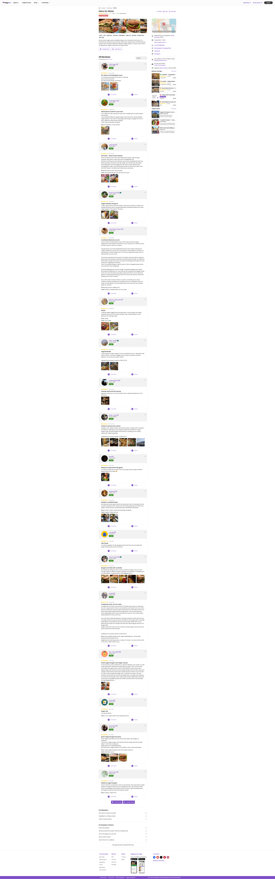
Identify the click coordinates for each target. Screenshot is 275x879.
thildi (110, 457)
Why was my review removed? (107, 813)
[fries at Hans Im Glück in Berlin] (123, 442)
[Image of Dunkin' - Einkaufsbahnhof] (156, 83)
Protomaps (158, 31)
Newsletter (102, 867)
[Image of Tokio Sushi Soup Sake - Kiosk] (155, 96)
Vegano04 (112, 491)
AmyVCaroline (113, 557)
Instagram (157, 54)
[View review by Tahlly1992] (104, 146)
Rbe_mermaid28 (114, 652)
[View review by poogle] (104, 595)
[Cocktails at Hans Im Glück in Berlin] (123, 579)
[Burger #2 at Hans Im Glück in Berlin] (114, 579)
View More (173, 71)
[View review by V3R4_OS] (104, 342)
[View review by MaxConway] (104, 773)
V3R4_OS (111, 341)
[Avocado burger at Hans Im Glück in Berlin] (123, 758)
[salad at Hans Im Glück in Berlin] (132, 442)
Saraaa (111, 700)
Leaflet (154, 31)
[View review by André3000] (104, 727)
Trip (166, 11)
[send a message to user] (117, 64)
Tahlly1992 (112, 145)
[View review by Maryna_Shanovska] (104, 301)
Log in (268, 3)
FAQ (112, 857)
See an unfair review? (105, 837)
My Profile (101, 857)
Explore (15, 3)
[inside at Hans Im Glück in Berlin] (114, 442)
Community (44, 3)
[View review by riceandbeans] (104, 102)
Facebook (157, 51)
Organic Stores (26, 3)
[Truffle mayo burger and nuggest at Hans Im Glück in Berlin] (114, 215)
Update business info (160, 60)
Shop (35, 3)
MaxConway (109, 59)
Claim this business (104, 828)
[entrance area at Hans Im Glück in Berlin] (105, 442)
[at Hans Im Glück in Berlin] (105, 86)
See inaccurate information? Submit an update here (113, 831)
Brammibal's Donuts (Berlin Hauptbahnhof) (174, 102)
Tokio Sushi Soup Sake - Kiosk (170, 95)
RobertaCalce (113, 193)
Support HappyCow (130, 877)
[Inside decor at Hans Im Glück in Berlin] (132, 579)
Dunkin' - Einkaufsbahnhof (170, 81)
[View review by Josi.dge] (104, 534)
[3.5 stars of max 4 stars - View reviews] (102, 13)
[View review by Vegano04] (104, 493)
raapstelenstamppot (115, 229)
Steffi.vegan (112, 64)
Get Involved (102, 870)
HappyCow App (136, 854)
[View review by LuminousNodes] (104, 382)
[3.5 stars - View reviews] (163, 76)
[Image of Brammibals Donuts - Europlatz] (155, 90)
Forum (101, 864)
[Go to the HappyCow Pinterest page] (164, 857)
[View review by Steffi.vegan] (104, 66)
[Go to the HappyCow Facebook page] (154, 857)
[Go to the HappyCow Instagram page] (168, 857)
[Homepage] (6, 3)
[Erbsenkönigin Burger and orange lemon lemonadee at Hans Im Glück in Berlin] (105, 130)
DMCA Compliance (120, 877)
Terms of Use (111, 877)
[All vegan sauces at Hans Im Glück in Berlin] (105, 215)
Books (123, 859)
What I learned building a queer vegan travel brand (175, 128)
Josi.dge (111, 532)
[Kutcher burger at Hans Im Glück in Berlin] (114, 758)
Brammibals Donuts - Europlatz (171, 88)
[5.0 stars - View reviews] (163, 89)
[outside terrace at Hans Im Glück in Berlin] (140, 442)
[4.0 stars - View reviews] (163, 83)
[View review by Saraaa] (104, 702)
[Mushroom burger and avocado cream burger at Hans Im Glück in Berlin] (105, 686)
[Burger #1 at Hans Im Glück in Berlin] (105, 579)
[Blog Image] (155, 114)
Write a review (163, 96)
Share (160, 11)
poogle (111, 593)
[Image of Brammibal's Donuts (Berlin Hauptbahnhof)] (155, 104)
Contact (113, 859)
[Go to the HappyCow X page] (161, 857)
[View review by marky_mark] (104, 417)
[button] (164, 24)
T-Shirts (123, 857)
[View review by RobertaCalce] (104, 194)
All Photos (141, 31)
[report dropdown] (145, 64)
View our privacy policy (105, 819)
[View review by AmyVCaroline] (104, 558)
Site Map (113, 864)
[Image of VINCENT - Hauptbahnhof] (156, 76)
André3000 (112, 726)
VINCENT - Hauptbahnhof (169, 74)
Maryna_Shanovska (115, 300)
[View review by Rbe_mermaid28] (104, 653)
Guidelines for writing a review (107, 816)
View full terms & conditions (106, 840)
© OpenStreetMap (165, 31)
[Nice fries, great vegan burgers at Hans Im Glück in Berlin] (105, 758)
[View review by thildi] (104, 458)
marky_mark (113, 415)
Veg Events (102, 862)
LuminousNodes (113, 380)
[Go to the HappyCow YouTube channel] (157, 857)
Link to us (113, 862)
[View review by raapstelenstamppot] (104, 231)
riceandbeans (113, 101)
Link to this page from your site (107, 834)
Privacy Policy (103, 877)
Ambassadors (103, 859)
